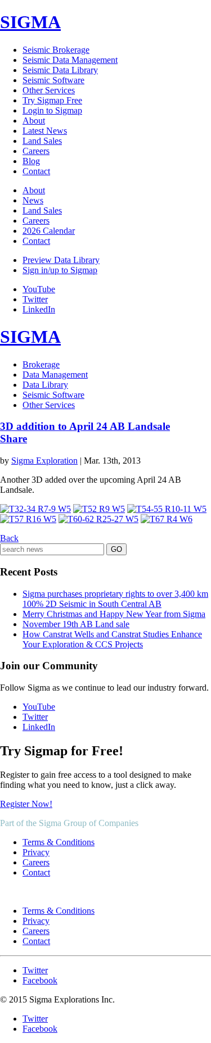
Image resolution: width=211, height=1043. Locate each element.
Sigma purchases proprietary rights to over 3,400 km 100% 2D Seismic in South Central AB (115, 599)
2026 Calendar (49, 230)
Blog (31, 161)
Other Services (49, 90)
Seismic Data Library (60, 70)
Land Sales (42, 141)
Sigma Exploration (44, 460)
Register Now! (26, 804)
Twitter (35, 299)
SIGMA (30, 22)
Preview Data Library (61, 260)
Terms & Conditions (59, 842)
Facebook (40, 980)
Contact (36, 171)
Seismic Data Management (70, 60)
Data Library (45, 384)
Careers (36, 151)
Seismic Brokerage (56, 50)
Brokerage (41, 364)
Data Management (55, 374)
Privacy (36, 852)
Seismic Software (53, 80)
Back (9, 538)
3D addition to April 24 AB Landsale (85, 426)
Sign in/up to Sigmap (60, 270)
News (33, 200)
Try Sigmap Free (52, 100)
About (34, 120)
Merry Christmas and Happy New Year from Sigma (114, 614)
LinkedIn (39, 309)
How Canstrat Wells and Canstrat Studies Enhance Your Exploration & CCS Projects (112, 639)
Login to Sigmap (52, 110)
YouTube (39, 289)
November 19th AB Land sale (76, 624)
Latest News (45, 130)
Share (13, 439)
